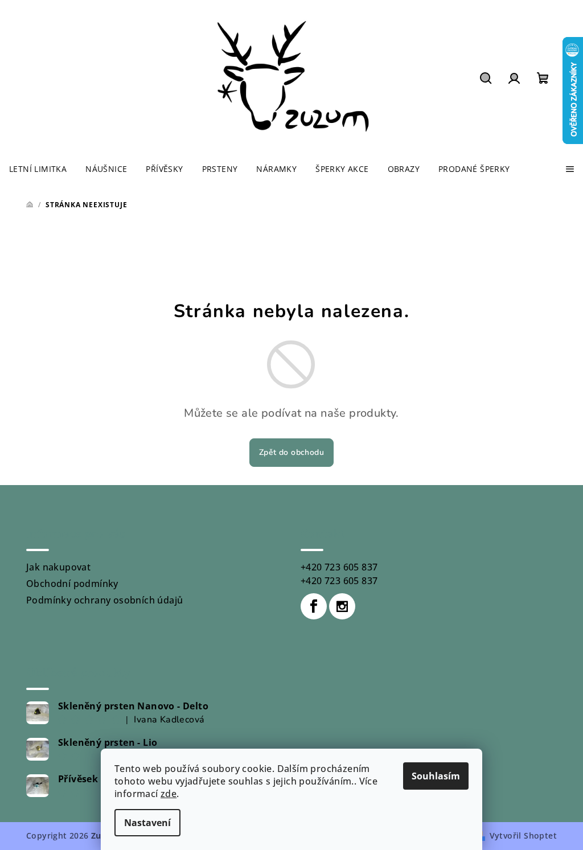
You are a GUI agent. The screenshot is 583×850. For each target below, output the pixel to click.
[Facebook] (314, 606)
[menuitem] (38, 169)
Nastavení (147, 822)
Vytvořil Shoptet (523, 835)
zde (168, 793)
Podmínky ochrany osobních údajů (104, 600)
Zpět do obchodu (291, 452)
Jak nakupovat (58, 567)
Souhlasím (436, 776)
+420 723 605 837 (339, 567)
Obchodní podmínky (72, 583)
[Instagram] (342, 606)
